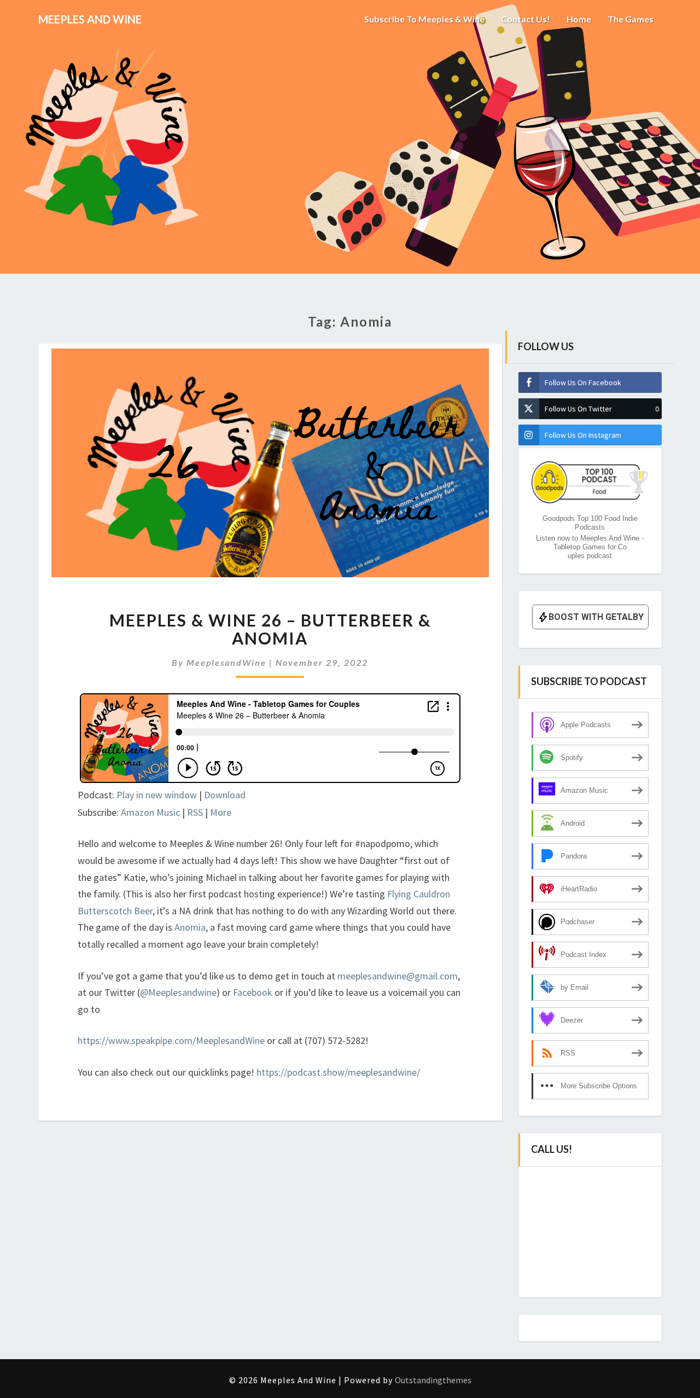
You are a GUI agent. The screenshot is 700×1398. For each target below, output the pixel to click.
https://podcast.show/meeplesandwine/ (338, 1072)
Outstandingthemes (433, 1379)
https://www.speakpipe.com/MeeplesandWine (171, 1040)
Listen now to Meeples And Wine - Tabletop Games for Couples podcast (590, 547)
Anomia (190, 927)
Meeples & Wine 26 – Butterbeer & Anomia (270, 629)
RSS (195, 812)
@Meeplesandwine (178, 992)
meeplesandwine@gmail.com (397, 976)
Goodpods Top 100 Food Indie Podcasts (590, 522)
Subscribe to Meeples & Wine (424, 19)
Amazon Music (150, 812)
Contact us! (525, 19)
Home (579, 19)
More (220, 812)
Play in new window (156, 794)
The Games (631, 19)
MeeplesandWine (226, 662)
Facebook (254, 992)
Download (225, 794)
